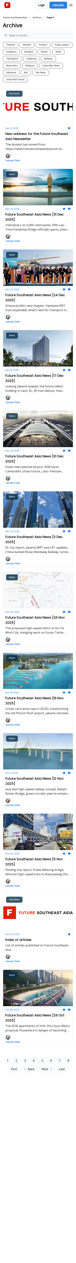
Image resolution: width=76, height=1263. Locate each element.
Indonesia (11, 72)
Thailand (10, 44)
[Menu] (71, 4)
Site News (41, 72)
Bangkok (28, 51)
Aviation (43, 44)
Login (41, 5)
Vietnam (27, 44)
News (58, 51)
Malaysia (30, 65)
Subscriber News (51, 65)
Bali (26, 72)
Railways (48, 58)
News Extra (12, 65)
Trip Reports (12, 58)
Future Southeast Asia (15, 17)
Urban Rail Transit (15, 79)
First (14, 1069)
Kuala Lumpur (62, 44)
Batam (44, 51)
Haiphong (31, 58)
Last (62, 1069)
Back (31, 1069)
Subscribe (58, 5)
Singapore (11, 51)
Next (45, 1069)
